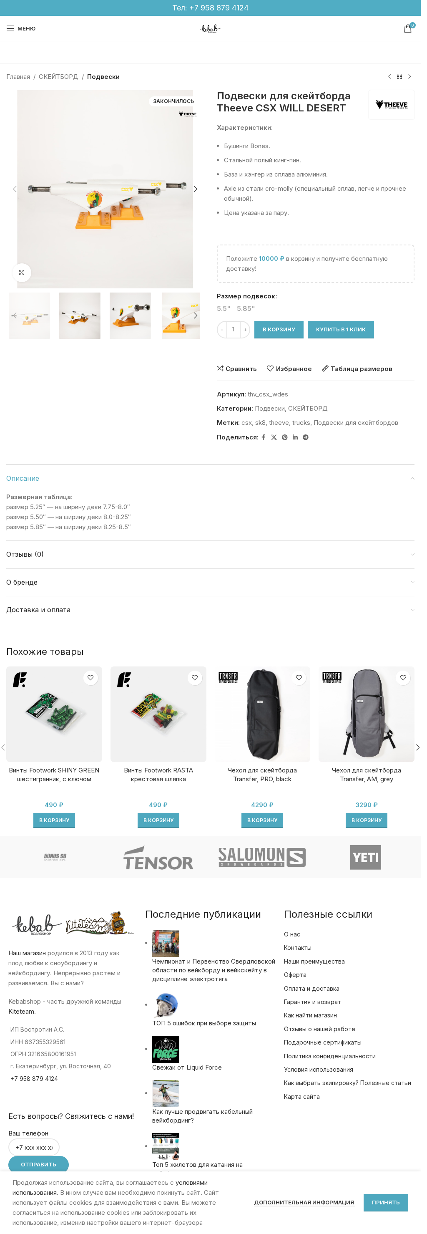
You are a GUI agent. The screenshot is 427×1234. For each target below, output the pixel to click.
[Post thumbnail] (165, 943)
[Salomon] (262, 857)
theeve (279, 422)
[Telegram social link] (305, 437)
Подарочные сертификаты (323, 1042)
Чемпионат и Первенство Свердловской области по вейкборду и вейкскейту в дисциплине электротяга (213, 970)
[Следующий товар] (409, 77)
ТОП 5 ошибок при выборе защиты (204, 1023)
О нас (292, 934)
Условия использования (318, 1069)
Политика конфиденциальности (330, 1056)
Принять (386, 1202)
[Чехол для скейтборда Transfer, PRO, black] (263, 714)
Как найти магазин (310, 1015)
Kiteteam (21, 1011)
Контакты (297, 947)
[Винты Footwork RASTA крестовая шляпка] (158, 714)
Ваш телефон (28, 1133)
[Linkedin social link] (295, 437)
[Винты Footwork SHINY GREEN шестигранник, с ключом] (54, 714)
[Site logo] (210, 28)
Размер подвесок (246, 296)
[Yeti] (365, 857)
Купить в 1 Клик (341, 329)
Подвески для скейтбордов (356, 422)
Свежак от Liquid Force (187, 1067)
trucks (301, 422)
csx (246, 422)
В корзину (279, 329)
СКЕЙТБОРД (58, 77)
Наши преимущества (314, 961)
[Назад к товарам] (399, 77)
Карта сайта (302, 1096)
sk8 (260, 422)
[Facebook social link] (264, 437)
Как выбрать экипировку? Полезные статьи (347, 1082)
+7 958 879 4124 (219, 7)
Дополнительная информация (304, 1202)
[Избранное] (90, 678)
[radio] (224, 308)
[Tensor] (158, 857)
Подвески (103, 77)
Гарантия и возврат (312, 1001)
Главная (18, 77)
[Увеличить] (22, 272)
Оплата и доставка (311, 988)
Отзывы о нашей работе (319, 1028)
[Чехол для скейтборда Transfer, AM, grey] (366, 714)
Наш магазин (27, 953)
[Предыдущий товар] (389, 77)
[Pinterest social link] (284, 437)
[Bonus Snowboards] (54, 857)
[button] (14, 189)
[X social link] (274, 437)
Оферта (295, 974)
